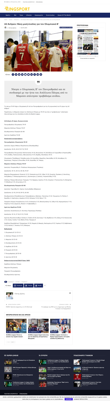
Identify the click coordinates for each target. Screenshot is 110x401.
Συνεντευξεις (50, 15)
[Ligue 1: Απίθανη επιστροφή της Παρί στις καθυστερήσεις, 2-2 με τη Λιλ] (42, 369)
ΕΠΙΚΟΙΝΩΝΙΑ (39, 2)
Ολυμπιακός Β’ (24, 281)
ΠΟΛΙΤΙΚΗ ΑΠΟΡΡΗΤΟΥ (29, 2)
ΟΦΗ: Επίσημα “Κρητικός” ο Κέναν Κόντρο (24, 367)
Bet (15, 15)
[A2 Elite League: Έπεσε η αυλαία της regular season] (16, 326)
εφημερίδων (92, 58)
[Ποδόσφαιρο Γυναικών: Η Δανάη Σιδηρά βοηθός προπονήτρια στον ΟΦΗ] (77, 362)
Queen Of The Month (64, 15)
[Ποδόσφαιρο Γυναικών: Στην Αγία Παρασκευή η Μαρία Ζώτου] (77, 384)
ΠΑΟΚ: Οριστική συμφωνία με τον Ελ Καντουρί (19, 307)
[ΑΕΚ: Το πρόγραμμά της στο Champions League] (8, 362)
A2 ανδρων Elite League (66, 27)
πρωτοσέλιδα (84, 58)
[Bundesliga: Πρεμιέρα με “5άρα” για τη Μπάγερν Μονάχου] (42, 384)
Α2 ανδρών (18, 281)
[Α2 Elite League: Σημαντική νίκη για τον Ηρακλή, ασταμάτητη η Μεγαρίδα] (38, 326)
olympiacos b (11, 281)
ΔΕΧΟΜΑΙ (69, 399)
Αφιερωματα (39, 15)
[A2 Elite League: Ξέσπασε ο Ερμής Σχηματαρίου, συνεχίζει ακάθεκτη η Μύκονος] (60, 326)
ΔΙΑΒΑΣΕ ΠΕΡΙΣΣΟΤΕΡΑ (81, 399)
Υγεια (21, 15)
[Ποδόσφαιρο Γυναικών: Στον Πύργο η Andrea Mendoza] (77, 377)
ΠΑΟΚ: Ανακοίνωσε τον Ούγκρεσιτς (23, 375)
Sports (8, 15)
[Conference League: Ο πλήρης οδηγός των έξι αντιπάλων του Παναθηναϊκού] (8, 384)
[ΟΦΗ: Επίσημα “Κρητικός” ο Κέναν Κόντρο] (8, 369)
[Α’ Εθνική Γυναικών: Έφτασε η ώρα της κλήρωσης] (77, 369)
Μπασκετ (54, 332)
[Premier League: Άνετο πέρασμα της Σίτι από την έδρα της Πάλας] (42, 377)
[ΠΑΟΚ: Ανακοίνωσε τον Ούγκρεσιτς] (8, 377)
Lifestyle (29, 15)
